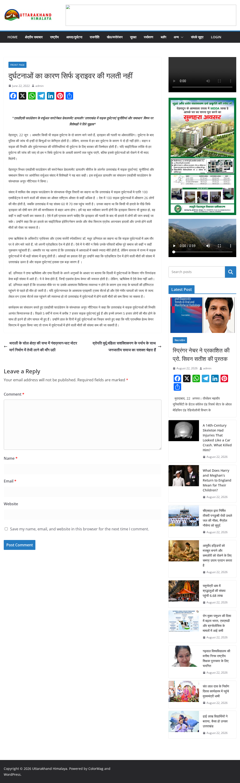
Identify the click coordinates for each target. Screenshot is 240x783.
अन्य (176, 37)
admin (39, 86)
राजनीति (94, 37)
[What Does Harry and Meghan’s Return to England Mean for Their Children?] (184, 483)
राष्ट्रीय (54, 37)
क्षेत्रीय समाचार (34, 37)
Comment (14, 394)
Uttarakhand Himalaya (49, 768)
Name (11, 458)
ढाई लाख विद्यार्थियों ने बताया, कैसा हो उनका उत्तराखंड (215, 721)
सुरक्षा (133, 37)
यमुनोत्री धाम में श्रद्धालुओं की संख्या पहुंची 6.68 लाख (214, 590)
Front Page (17, 64)
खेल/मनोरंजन (115, 37)
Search (230, 271)
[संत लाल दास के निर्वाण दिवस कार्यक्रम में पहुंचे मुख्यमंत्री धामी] (184, 694)
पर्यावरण (148, 37)
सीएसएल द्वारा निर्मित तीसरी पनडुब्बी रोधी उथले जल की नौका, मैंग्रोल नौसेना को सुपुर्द (217, 518)
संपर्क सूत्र (197, 37)
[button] (181, 37)
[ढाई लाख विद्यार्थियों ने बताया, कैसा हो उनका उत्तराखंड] (184, 724)
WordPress (12, 774)
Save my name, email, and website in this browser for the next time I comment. (79, 529)
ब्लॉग (163, 37)
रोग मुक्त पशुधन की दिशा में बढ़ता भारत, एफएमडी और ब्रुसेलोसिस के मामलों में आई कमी (217, 623)
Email (10, 481)
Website (11, 503)
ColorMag (95, 768)
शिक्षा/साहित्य (180, 340)
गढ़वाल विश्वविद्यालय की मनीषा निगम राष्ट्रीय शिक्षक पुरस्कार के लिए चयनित (216, 658)
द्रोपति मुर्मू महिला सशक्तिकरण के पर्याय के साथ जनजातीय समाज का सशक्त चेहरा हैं (124, 346)
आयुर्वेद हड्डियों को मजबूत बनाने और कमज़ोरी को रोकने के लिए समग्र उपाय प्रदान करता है (217, 555)
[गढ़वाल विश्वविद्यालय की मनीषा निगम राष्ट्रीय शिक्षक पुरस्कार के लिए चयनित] (184, 662)
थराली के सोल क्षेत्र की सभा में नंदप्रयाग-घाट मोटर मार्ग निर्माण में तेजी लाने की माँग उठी (43, 346)
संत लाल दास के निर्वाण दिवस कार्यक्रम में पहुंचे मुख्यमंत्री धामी (216, 691)
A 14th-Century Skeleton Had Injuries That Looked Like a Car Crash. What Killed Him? (217, 437)
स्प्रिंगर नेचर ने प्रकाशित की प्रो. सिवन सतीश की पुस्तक (201, 354)
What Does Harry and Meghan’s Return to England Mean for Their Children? (217, 480)
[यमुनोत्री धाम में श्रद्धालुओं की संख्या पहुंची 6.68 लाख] (184, 594)
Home (13, 37)
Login (216, 37)
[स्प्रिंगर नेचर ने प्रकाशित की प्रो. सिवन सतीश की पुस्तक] (202, 315)
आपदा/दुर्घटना (74, 37)
